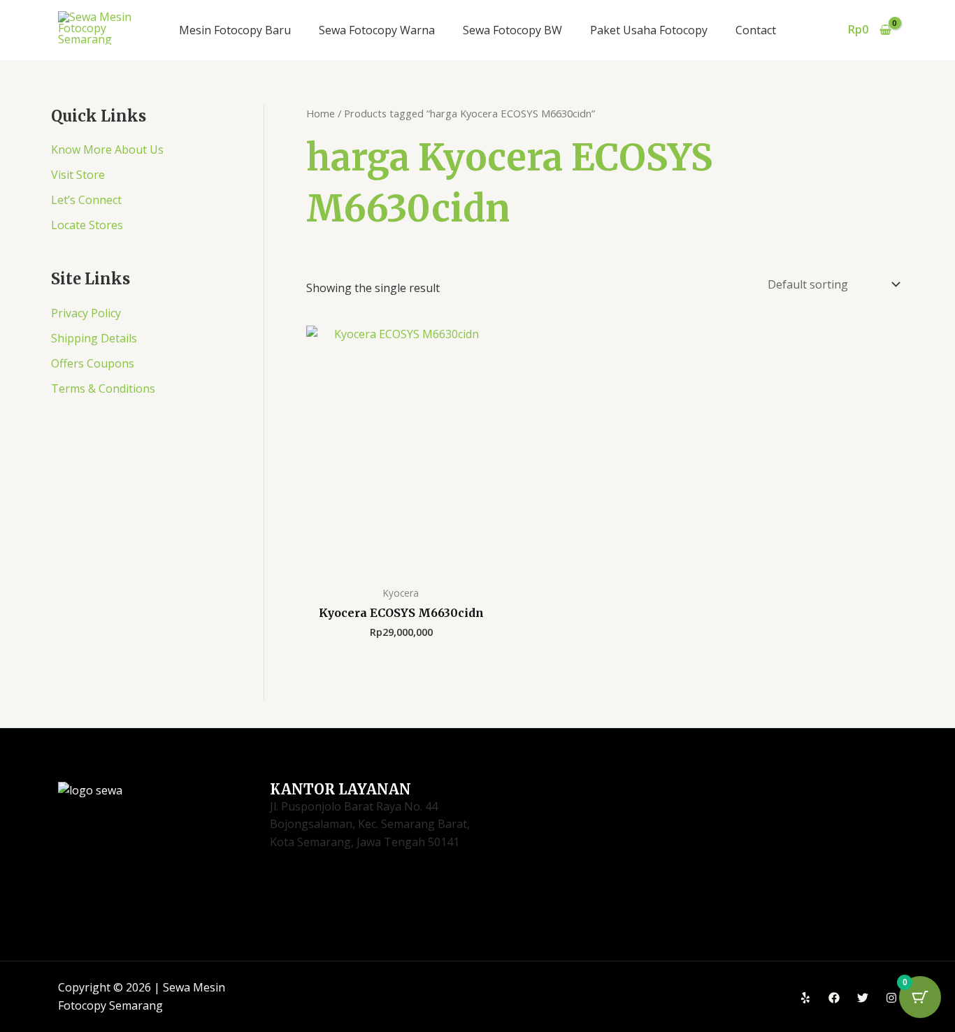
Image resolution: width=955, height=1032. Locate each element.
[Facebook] (834, 997)
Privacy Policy (86, 313)
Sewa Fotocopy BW (512, 30)
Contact (755, 30)
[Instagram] (891, 997)
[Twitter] (862, 997)
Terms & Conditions (103, 388)
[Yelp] (805, 997)
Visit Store (78, 174)
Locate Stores (87, 225)
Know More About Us (107, 149)
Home (320, 113)
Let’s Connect (86, 200)
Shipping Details (94, 338)
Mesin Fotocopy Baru (235, 30)
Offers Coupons (92, 363)
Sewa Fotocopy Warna (377, 30)
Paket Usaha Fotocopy (649, 30)
